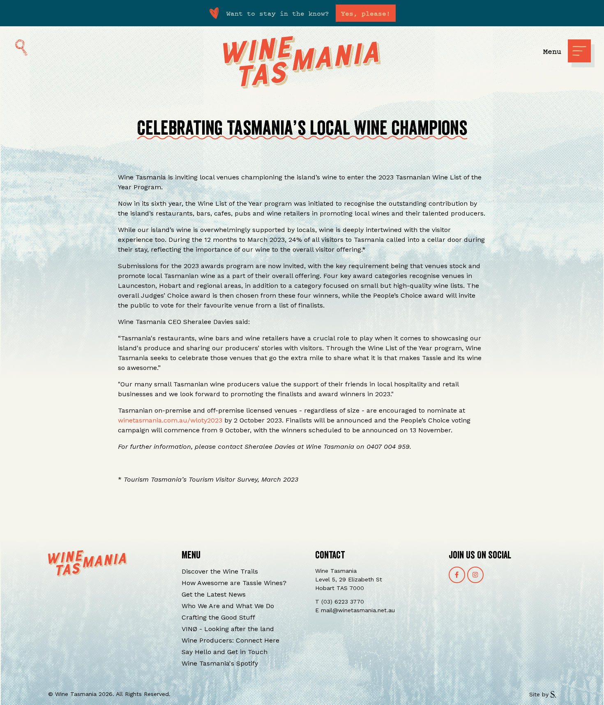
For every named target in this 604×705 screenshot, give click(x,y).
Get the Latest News (214, 594)
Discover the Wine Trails (220, 571)
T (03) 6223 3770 (339, 601)
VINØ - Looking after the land (228, 629)
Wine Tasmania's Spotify (220, 663)
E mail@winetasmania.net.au (355, 610)
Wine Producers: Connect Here (230, 640)
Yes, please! (365, 13)
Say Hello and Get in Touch (224, 652)
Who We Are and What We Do (228, 606)
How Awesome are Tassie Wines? (234, 583)
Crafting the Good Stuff (218, 617)
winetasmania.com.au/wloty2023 (170, 420)
